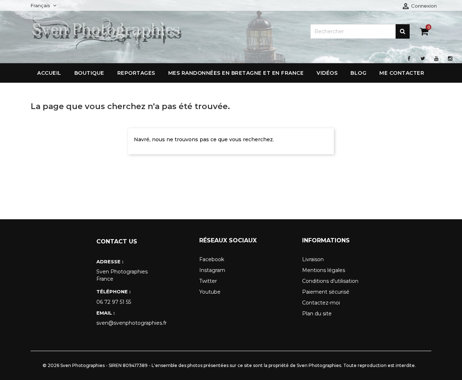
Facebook (211, 259)
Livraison (313, 259)
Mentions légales (323, 270)
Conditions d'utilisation (330, 281)
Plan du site (317, 313)
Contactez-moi (321, 302)
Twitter (208, 281)
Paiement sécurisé (325, 292)
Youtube (210, 292)
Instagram (212, 270)
